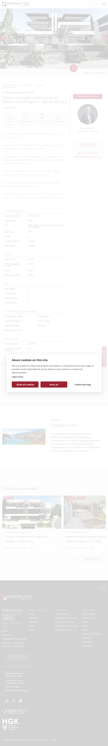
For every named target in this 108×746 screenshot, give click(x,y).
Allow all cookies (25, 384)
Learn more (17, 376)
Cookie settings (83, 384)
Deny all (54, 384)
